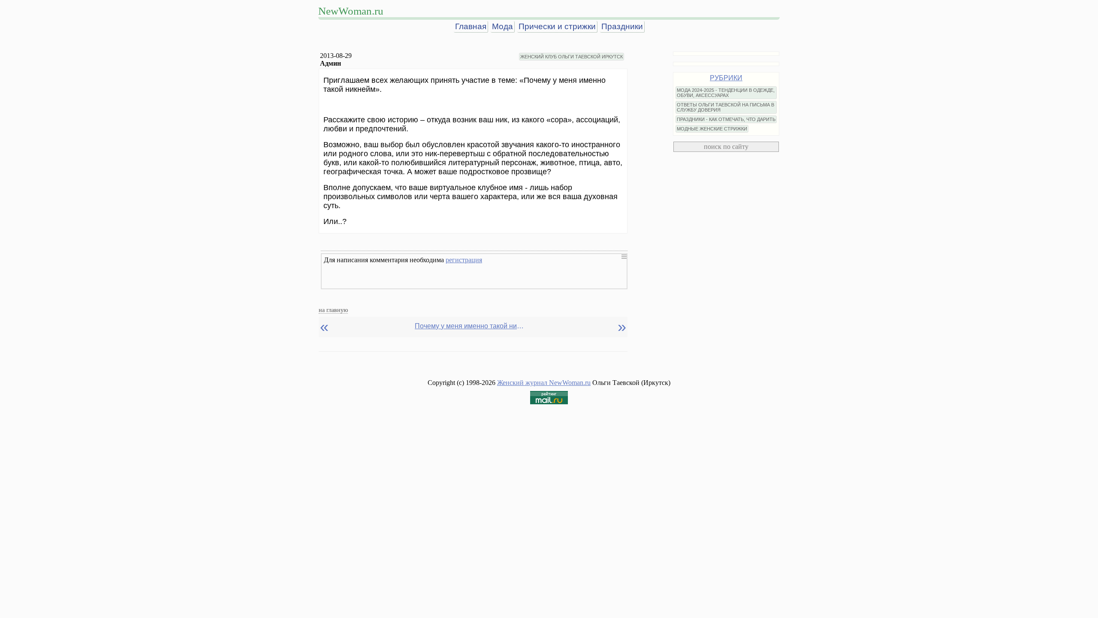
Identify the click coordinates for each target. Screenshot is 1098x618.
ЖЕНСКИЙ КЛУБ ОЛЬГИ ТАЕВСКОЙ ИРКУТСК (571, 56)
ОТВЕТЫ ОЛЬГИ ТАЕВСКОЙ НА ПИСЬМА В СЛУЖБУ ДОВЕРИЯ (725, 107)
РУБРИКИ (726, 78)
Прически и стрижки (557, 26)
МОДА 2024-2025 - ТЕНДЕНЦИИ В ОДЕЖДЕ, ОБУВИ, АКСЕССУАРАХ (726, 93)
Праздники (622, 26)
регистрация (464, 260)
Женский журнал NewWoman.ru (544, 382)
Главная (470, 26)
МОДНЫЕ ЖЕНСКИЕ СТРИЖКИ (712, 128)
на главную (333, 309)
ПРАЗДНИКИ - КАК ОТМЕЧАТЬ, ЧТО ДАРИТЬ (726, 119)
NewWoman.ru (350, 11)
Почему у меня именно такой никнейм (470, 326)
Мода (502, 26)
